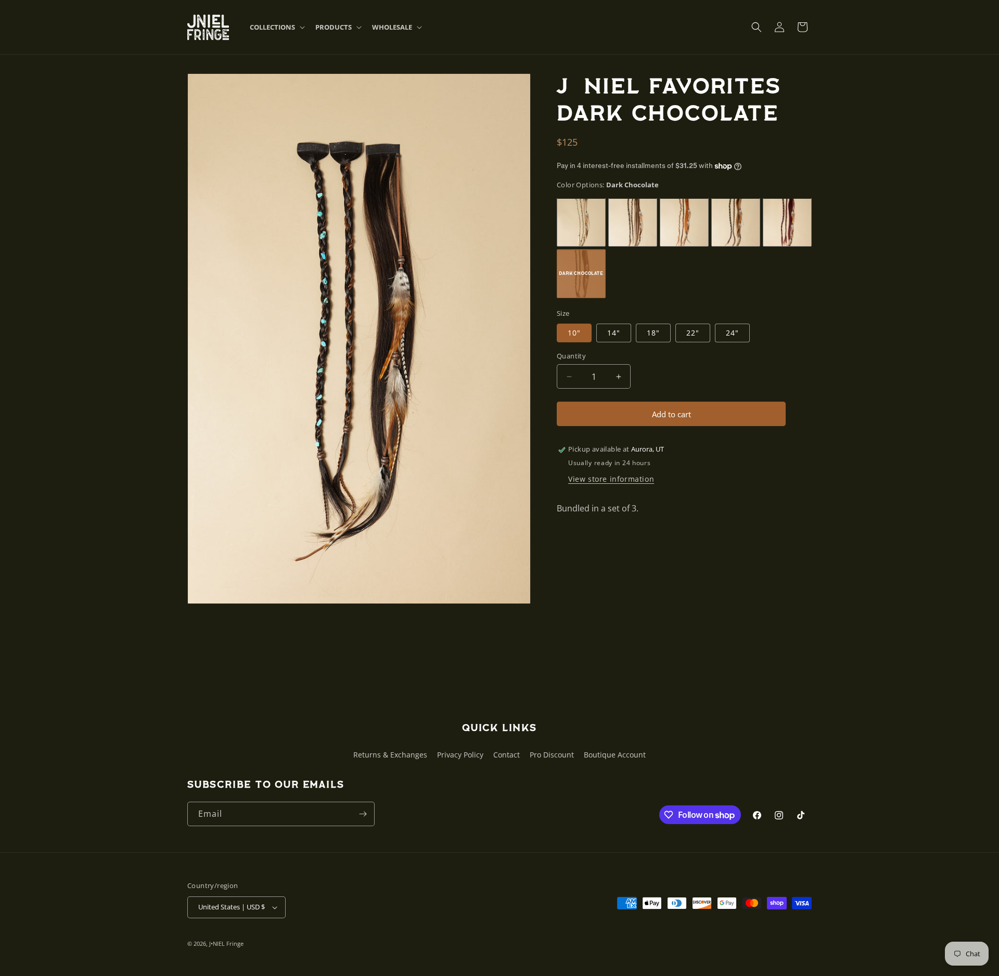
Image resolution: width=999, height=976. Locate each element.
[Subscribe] (362, 814)
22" (692, 333)
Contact (506, 755)
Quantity (571, 356)
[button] (276, 27)
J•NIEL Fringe (226, 943)
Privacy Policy (460, 755)
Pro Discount (552, 755)
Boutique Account (615, 755)
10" (574, 333)
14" (613, 333)
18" (653, 333)
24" (732, 333)
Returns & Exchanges (390, 755)
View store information (611, 479)
